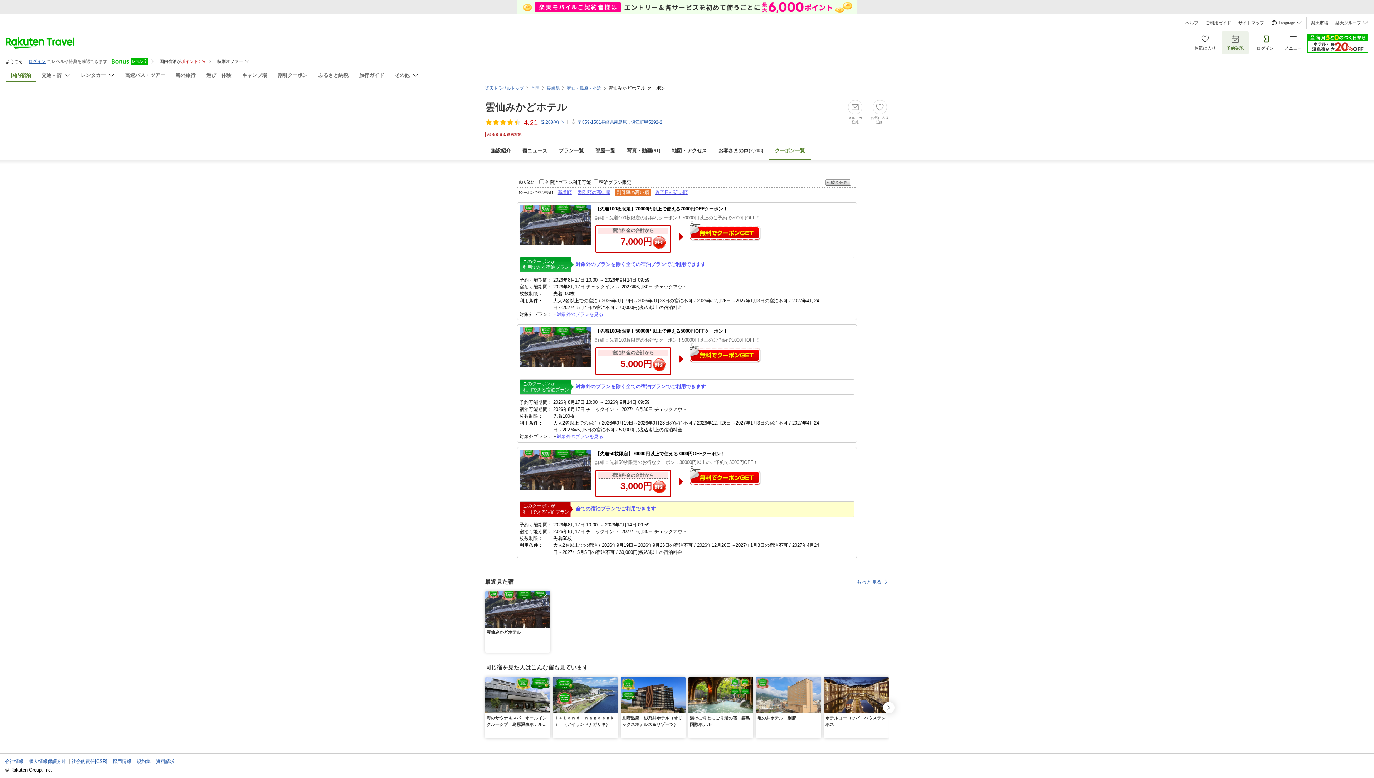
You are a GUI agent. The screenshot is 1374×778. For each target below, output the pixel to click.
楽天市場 (1319, 22)
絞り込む (838, 182)
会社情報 (14, 761)
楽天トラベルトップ (504, 88)
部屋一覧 (605, 150)
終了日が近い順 (671, 192)
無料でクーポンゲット (725, 231)
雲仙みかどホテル (526, 107)
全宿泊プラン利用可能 (568, 182)
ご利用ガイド (1218, 22)
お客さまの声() (741, 150)
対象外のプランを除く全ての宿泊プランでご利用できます (641, 264)
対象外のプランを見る (580, 314)
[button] (545, 595)
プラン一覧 (571, 150)
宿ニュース (534, 150)
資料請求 (165, 761)
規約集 (144, 761)
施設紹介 (501, 150)
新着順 (565, 192)
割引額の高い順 (594, 192)
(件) (550, 122)
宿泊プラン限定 (615, 182)
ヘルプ (1191, 22)
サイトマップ (1251, 22)
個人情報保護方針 (47, 761)
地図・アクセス (689, 150)
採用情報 (122, 761)
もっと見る (869, 582)
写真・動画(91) (644, 150)
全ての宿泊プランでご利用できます (616, 508)
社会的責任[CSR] (89, 761)
